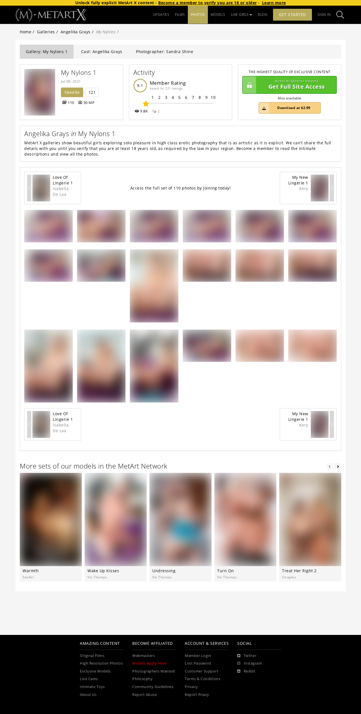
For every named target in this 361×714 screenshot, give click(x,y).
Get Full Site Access (296, 85)
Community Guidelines (152, 686)
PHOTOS (198, 14)
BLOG (262, 14)
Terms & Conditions (202, 678)
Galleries (46, 31)
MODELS (218, 14)
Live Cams (89, 678)
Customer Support (201, 671)
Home (25, 31)
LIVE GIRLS (240, 14)
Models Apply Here (149, 663)
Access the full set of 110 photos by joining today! (180, 188)
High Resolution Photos (101, 663)
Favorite (72, 92)
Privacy (191, 686)
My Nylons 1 (79, 72)
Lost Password (198, 663)
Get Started (292, 14)
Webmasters (143, 655)
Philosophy (142, 678)
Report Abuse (144, 694)
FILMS (180, 14)
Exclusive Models (95, 671)
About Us (88, 694)
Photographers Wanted (153, 671)
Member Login (198, 655)
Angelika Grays (76, 31)
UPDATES (161, 14)
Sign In (324, 14)
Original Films (92, 655)
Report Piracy (197, 694)
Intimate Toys (92, 686)
